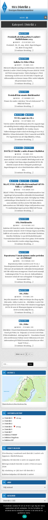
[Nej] (45, 511)
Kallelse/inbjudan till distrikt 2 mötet (18, 474)
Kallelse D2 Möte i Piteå (24, 62)
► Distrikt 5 (7, 429)
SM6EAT (17, 225)
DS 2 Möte (23, 293)
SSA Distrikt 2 (21, 7)
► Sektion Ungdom (10, 437)
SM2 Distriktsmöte (24, 222)
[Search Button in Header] (45, 17)
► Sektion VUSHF (9, 435)
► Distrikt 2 (7, 424)
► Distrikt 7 (7, 432)
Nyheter (30, 115)
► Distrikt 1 (7, 421)
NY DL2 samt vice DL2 (24, 118)
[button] (22, 17)
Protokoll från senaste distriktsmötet (24, 95)
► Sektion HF (8, 440)
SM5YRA (17, 261)
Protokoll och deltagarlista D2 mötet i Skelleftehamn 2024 (24, 37)
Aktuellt (19, 148)
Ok (25, 516)
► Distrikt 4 (11, 427)
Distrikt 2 (24, 33)
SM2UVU (18, 296)
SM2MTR (17, 42)
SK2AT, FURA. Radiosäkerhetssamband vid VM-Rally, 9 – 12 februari (24, 185)
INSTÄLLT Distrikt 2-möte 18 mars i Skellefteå (24, 151)
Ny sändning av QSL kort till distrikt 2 (18, 470)
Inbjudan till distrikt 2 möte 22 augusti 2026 (21, 460)
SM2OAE (17, 98)
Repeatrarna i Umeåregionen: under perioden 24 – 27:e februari (24, 256)
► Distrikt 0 (11, 418)
